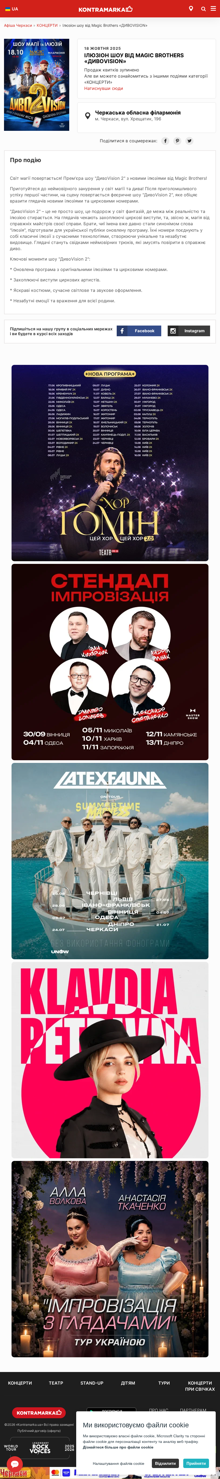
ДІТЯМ (128, 1383)
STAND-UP (91, 1383)
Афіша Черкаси (18, 25)
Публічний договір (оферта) (39, 1431)
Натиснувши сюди (103, 88)
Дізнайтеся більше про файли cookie (118, 1447)
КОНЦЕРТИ (47, 25)
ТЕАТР (56, 1383)
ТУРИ (164, 1383)
